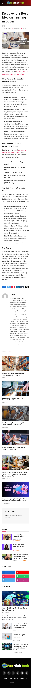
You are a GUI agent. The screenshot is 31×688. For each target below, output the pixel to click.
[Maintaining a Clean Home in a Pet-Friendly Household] (7, 636)
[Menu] (3, 3)
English (9, 26)
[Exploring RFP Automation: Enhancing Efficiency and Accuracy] (15, 437)
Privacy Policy (13, 678)
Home (5, 678)
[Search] (28, 3)
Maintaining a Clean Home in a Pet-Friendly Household (20, 636)
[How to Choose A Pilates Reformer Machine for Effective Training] (7, 626)
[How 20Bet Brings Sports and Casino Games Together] (15, 598)
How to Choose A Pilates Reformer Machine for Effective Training (20, 625)
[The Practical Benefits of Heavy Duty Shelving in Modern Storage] (15, 363)
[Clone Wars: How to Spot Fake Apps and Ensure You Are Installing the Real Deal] (7, 646)
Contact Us (23, 678)
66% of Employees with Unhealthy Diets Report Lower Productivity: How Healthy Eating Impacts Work (14, 474)
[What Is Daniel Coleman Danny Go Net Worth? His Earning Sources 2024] (7, 557)
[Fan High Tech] (15, 3)
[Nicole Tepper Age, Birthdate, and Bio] (7, 547)
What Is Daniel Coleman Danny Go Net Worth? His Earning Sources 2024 (21, 556)
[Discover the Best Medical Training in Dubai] (15, 40)
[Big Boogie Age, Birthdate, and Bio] (7, 537)
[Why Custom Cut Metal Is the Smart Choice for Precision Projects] (15, 388)
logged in (14, 515)
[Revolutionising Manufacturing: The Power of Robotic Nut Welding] (15, 413)
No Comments (7, 28)
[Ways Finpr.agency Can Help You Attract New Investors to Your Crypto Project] (15, 489)
